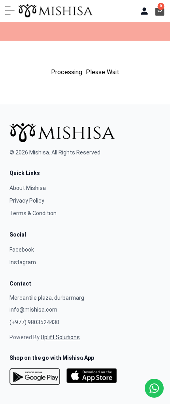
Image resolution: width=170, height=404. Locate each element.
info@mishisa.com (33, 309)
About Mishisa (27, 188)
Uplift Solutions (60, 337)
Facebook (21, 249)
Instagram (22, 262)
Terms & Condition (33, 213)
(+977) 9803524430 (34, 322)
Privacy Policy (26, 200)
